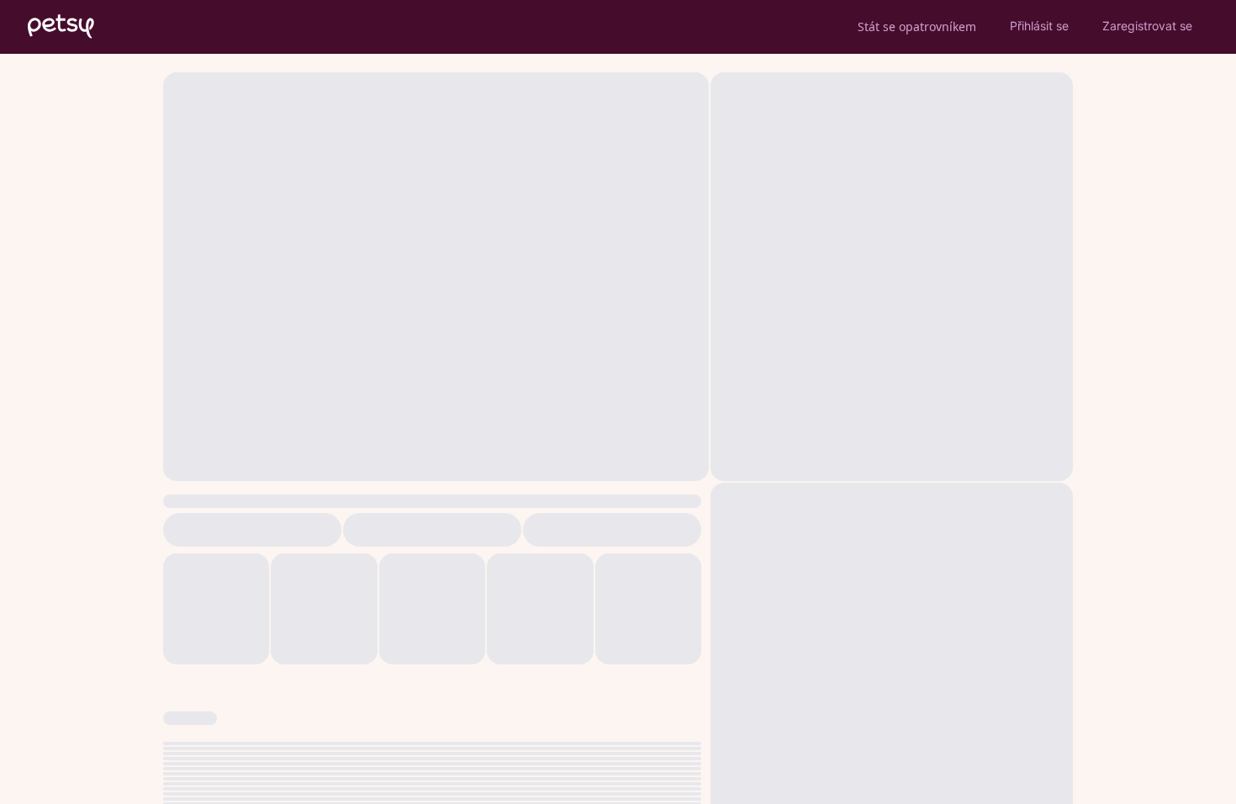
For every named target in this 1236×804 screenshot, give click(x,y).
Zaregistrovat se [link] (1147, 26)
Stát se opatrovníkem (917, 26)
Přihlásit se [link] (1039, 26)
